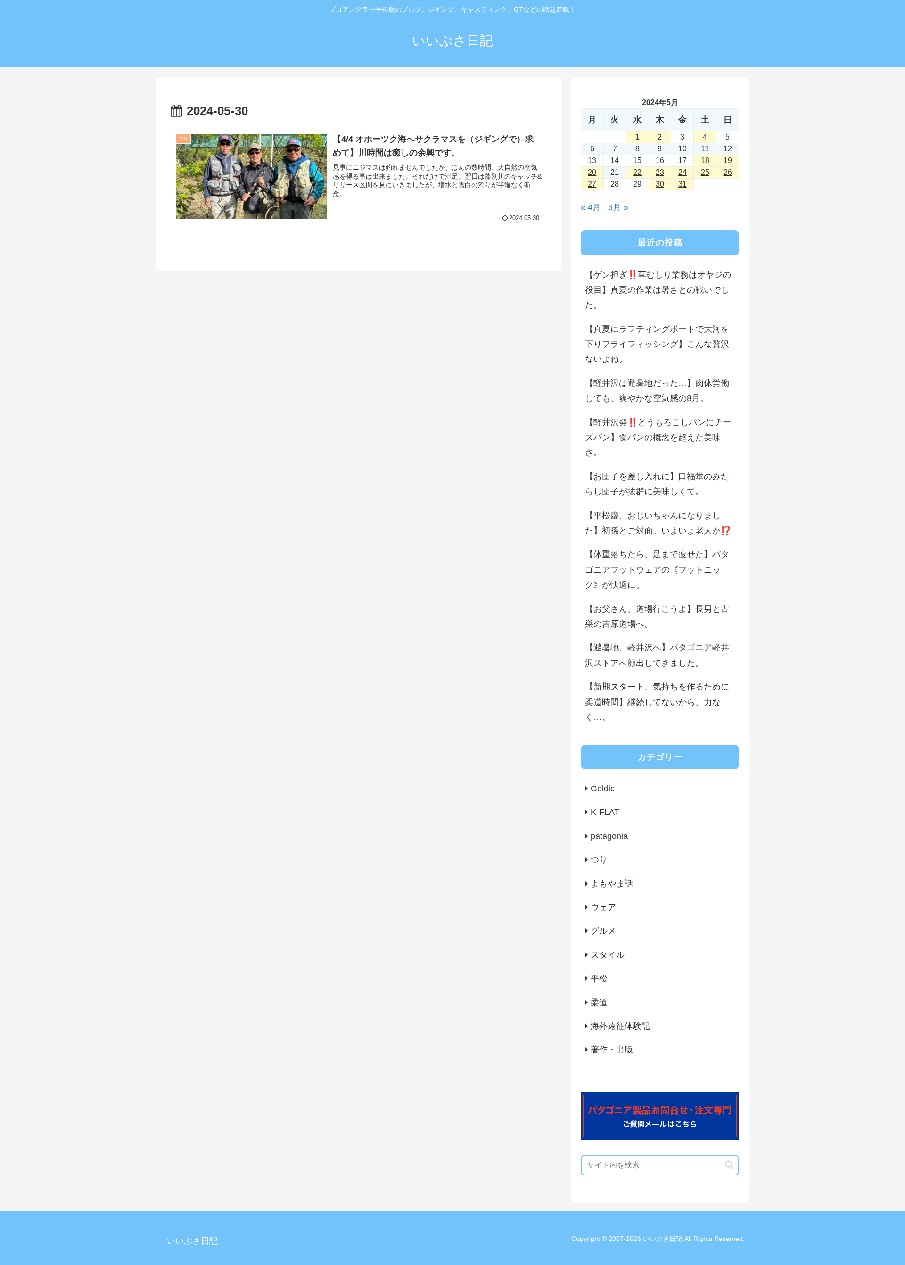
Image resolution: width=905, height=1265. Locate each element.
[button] (729, 1164)
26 (728, 172)
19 (728, 160)
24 (682, 172)
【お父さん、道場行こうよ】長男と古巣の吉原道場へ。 (657, 616)
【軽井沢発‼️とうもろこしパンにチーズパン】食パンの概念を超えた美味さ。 (658, 438)
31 (682, 184)
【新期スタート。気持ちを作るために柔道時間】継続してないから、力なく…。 (657, 702)
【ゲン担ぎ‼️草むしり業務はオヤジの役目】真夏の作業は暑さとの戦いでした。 (658, 290)
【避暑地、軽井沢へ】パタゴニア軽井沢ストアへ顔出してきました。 (657, 655)
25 (705, 172)
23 (660, 172)
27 (592, 184)
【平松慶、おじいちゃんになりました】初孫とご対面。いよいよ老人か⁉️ (658, 523)
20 (592, 172)
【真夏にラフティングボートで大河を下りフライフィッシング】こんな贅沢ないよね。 (657, 344)
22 (637, 172)
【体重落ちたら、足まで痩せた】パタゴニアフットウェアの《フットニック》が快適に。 (657, 570)
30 (660, 184)
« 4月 (591, 207)
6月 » (618, 207)
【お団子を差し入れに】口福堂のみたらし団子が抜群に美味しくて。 (657, 484)
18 (705, 160)
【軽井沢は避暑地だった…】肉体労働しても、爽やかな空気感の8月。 (657, 390)
